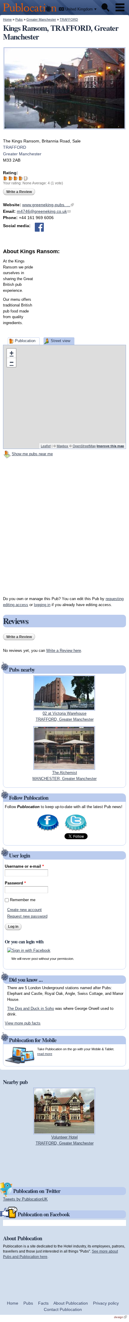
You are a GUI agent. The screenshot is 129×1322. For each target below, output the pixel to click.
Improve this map (110, 446)
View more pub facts (22, 1023)
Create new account (24, 909)
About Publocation (70, 1303)
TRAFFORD (69, 19)
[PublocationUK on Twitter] (75, 830)
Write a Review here (63, 650)
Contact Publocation (63, 1309)
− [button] (12, 362)
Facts (43, 1303)
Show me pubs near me (32, 454)
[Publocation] (31, 12)
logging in (42, 604)
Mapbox (62, 445)
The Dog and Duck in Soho (30, 1008)
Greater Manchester (41, 19)
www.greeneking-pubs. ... (48, 204)
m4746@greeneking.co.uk (43, 211)
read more (44, 1054)
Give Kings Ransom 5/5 (25, 178)
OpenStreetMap (84, 445)
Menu (120, 7)
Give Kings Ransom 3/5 (15, 178)
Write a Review (19, 192)
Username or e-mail (24, 866)
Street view (60, 341)
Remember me (22, 900)
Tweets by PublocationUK (25, 1199)
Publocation (25, 341)
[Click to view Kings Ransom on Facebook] (39, 227)
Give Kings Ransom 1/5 (5, 178)
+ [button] (12, 353)
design (120, 1317)
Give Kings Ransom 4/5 (20, 178)
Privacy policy (106, 1303)
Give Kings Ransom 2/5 (10, 178)
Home (7, 19)
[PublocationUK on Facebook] (48, 830)
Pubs (19, 19)
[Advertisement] (81, 292)
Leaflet (46, 445)
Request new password (27, 916)
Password (15, 883)
